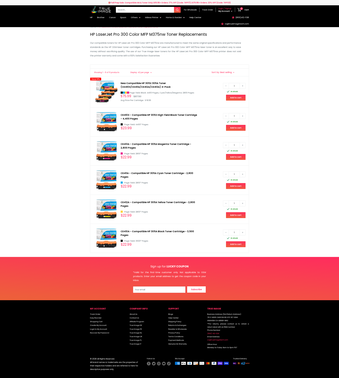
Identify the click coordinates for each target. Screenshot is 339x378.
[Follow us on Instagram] (159, 363)
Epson (123, 17)
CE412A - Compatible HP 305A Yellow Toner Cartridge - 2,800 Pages (158, 204)
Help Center (195, 17)
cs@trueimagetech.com (237, 23)
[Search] (177, 10)
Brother (100, 17)
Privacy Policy (174, 333)
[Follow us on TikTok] (169, 363)
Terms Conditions (175, 336)
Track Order (95, 314)
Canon (112, 17)
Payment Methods (176, 340)
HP (91, 17)
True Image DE (136, 325)
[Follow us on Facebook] (149, 363)
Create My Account (98, 325)
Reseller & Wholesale (177, 329)
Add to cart (235, 97)
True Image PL (136, 340)
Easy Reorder (96, 318)
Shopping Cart (96, 321)
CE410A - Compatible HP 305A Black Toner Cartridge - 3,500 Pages (157, 233)
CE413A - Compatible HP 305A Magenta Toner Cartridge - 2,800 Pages (156, 145)
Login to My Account (98, 329)
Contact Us (134, 318)
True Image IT (135, 344)
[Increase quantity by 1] (242, 86)
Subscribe (196, 289)
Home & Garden (174, 17)
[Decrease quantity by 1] (226, 86)
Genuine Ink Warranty (177, 344)
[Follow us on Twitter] (154, 363)
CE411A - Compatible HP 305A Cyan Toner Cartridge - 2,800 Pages (157, 174)
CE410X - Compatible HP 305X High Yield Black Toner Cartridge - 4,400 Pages (159, 116)
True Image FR (136, 329)
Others (134, 17)
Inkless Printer (151, 17)
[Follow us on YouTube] (164, 363)
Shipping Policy (174, 321)
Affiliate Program (137, 321)
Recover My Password (99, 333)
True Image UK (136, 336)
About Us (133, 314)
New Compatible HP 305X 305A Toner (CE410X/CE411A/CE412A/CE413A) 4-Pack (146, 85)
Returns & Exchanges (177, 325)
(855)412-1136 (242, 17)
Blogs (170, 314)
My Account (224, 11)
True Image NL (136, 333)
